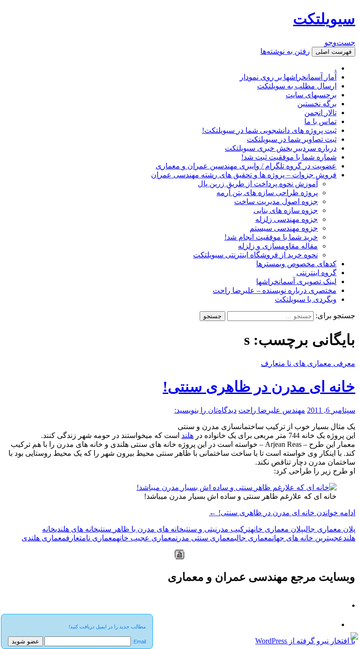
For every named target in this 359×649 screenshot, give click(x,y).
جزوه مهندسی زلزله (286, 219)
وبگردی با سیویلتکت (306, 299)
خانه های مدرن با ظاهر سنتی (141, 529)
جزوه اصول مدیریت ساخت (276, 201)
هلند (187, 435)
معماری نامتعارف (91, 538)
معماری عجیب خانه (146, 538)
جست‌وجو (339, 42)
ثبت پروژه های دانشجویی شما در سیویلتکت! (269, 130)
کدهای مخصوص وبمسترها (296, 264)
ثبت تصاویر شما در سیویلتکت (292, 139)
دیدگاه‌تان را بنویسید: (205, 410)
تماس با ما (320, 121)
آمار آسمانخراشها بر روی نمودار (288, 77)
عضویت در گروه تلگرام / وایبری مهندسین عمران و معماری (246, 166)
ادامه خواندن (282, 513)
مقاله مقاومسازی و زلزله (278, 246)
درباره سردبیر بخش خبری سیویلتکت (281, 148)
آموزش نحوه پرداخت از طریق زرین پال (258, 184)
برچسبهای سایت (311, 95)
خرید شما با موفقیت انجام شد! (271, 237)
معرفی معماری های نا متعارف (308, 363)
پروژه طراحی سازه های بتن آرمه (267, 193)
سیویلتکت (324, 18)
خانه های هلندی (76, 529)
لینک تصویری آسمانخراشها (296, 281)
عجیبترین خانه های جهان (307, 538)
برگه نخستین (317, 104)
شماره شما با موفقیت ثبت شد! (289, 157)
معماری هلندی (44, 538)
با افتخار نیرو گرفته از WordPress (305, 641)
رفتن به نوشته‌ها (285, 51)
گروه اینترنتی (316, 273)
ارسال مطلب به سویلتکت (297, 86)
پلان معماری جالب (329, 529)
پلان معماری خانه (277, 529)
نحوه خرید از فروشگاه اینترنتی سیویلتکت (255, 255)
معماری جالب (253, 538)
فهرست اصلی (334, 51)
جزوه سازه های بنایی (285, 210)
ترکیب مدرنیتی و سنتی (217, 529)
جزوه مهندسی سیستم (284, 228)
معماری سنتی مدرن (205, 538)
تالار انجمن (320, 113)
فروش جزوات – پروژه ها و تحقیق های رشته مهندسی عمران (244, 175)
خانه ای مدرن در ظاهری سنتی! (259, 386)
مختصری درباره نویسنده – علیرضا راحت (275, 290)
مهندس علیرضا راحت (271, 410)
